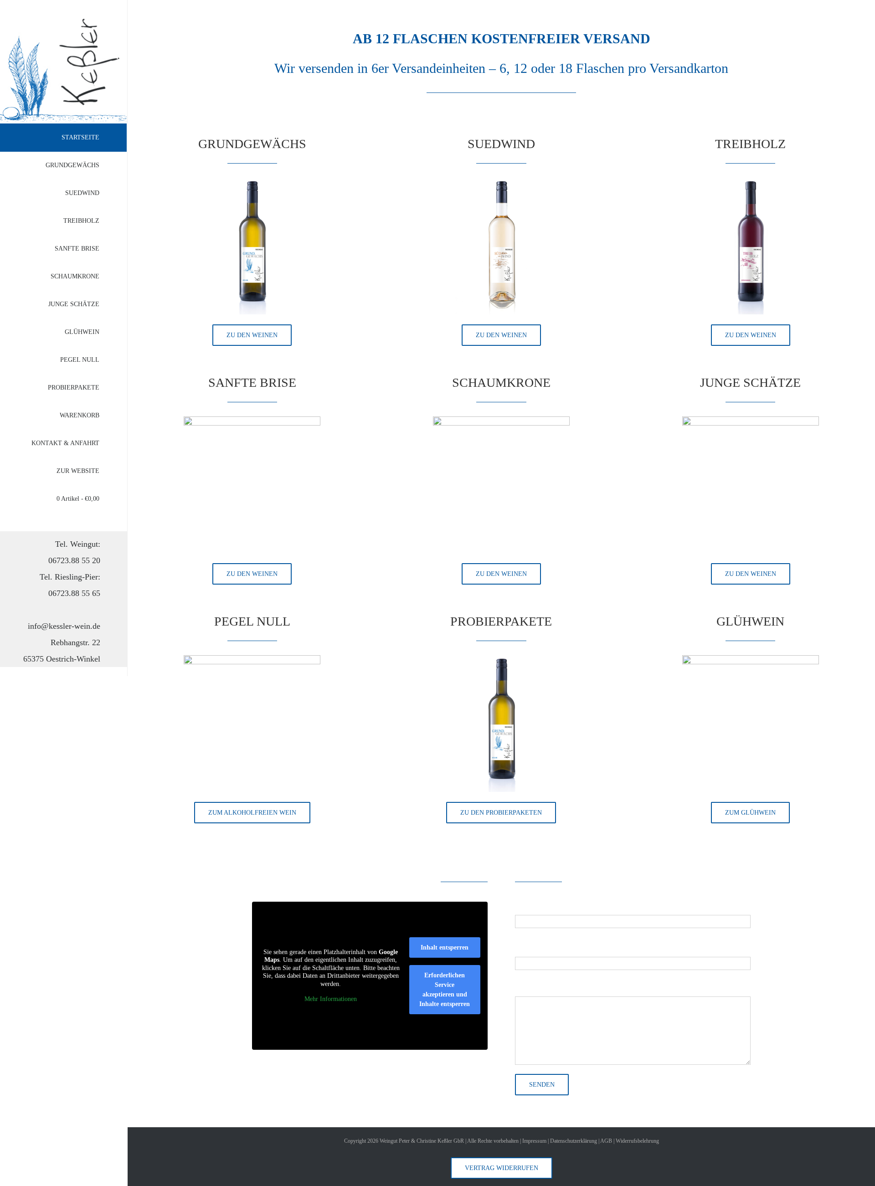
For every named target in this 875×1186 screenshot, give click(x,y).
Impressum (534, 1141)
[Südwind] (501, 181)
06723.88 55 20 (74, 560)
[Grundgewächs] (252, 181)
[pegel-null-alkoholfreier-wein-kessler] (252, 659)
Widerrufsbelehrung (637, 1141)
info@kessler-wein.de (64, 626)
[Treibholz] (750, 181)
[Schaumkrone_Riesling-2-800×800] (501, 420)
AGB (606, 1141)
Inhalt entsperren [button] (444, 947)
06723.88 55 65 (74, 593)
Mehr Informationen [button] (330, 999)
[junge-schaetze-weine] (750, 420)
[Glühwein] (750, 659)
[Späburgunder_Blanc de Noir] (252, 420)
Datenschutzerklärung (573, 1141)
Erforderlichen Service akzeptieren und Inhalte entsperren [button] (444, 989)
